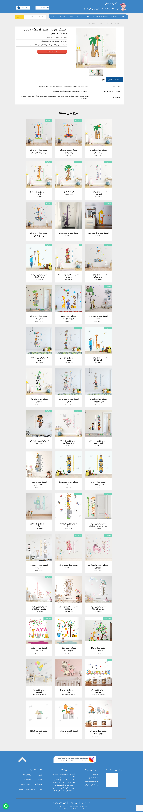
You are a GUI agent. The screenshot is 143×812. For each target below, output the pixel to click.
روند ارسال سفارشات (91, 781)
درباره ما (53, 16)
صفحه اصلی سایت (86, 803)
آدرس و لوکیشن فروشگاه (59, 803)
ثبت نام (43, 7)
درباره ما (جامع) (73, 803)
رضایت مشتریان (85, 16)
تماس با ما (62, 16)
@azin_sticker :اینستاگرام (32, 784)
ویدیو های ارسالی (73, 16)
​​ (110, 3)
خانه (123, 16)
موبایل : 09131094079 (32, 779)
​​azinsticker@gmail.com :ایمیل (30, 789)
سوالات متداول (93, 777)
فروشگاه (115, 16)
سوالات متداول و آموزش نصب (100, 16)
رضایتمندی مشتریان (91, 784)
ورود (47, 7)
